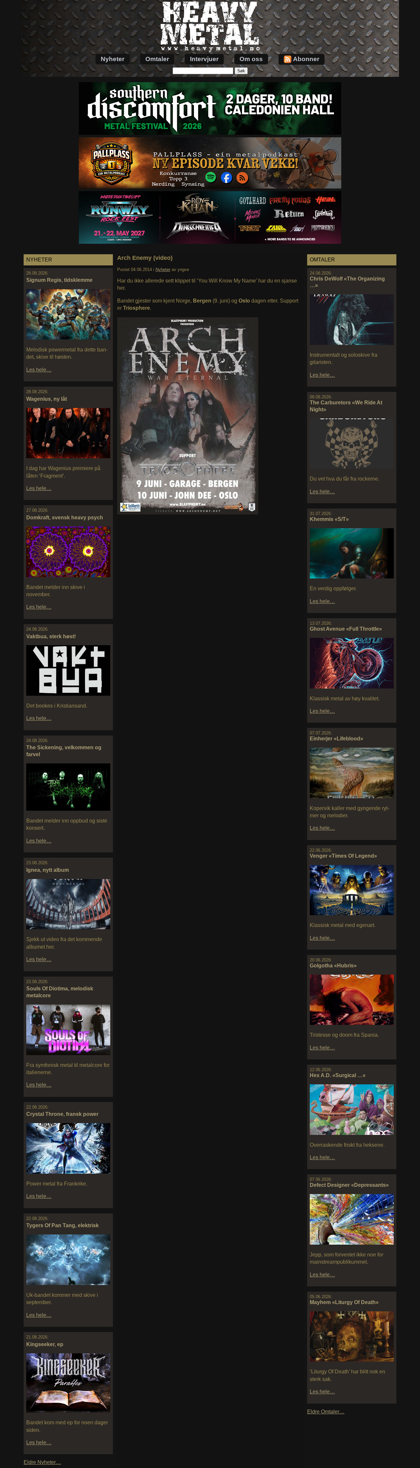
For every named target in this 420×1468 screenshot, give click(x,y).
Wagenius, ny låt (46, 399)
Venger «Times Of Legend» (343, 856)
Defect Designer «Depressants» (349, 1185)
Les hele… (39, 370)
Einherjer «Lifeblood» (336, 738)
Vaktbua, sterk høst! (51, 636)
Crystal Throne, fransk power (62, 1114)
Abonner (306, 59)
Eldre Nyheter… (42, 1462)
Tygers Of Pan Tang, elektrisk (62, 1225)
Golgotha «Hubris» (333, 965)
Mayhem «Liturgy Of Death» (344, 1302)
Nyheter (112, 59)
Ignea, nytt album (47, 870)
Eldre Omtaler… (326, 1411)
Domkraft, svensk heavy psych (64, 517)
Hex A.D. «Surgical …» (338, 1075)
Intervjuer (204, 59)
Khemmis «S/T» (329, 519)
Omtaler (157, 59)
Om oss (251, 59)
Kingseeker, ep (44, 1344)
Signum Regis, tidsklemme (59, 280)
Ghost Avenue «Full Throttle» (346, 629)
